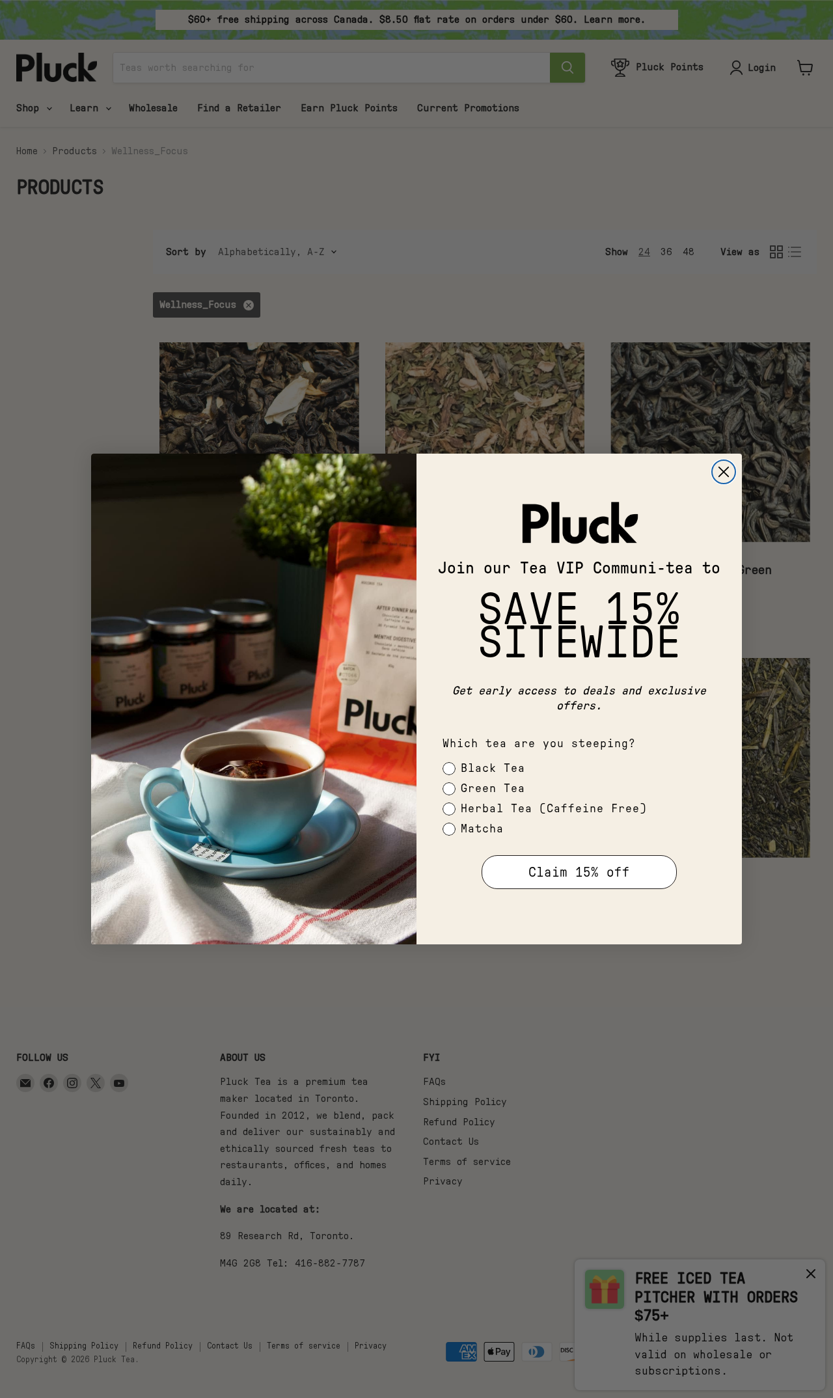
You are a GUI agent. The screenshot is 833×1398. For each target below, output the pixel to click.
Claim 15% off (579, 872)
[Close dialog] (723, 472)
